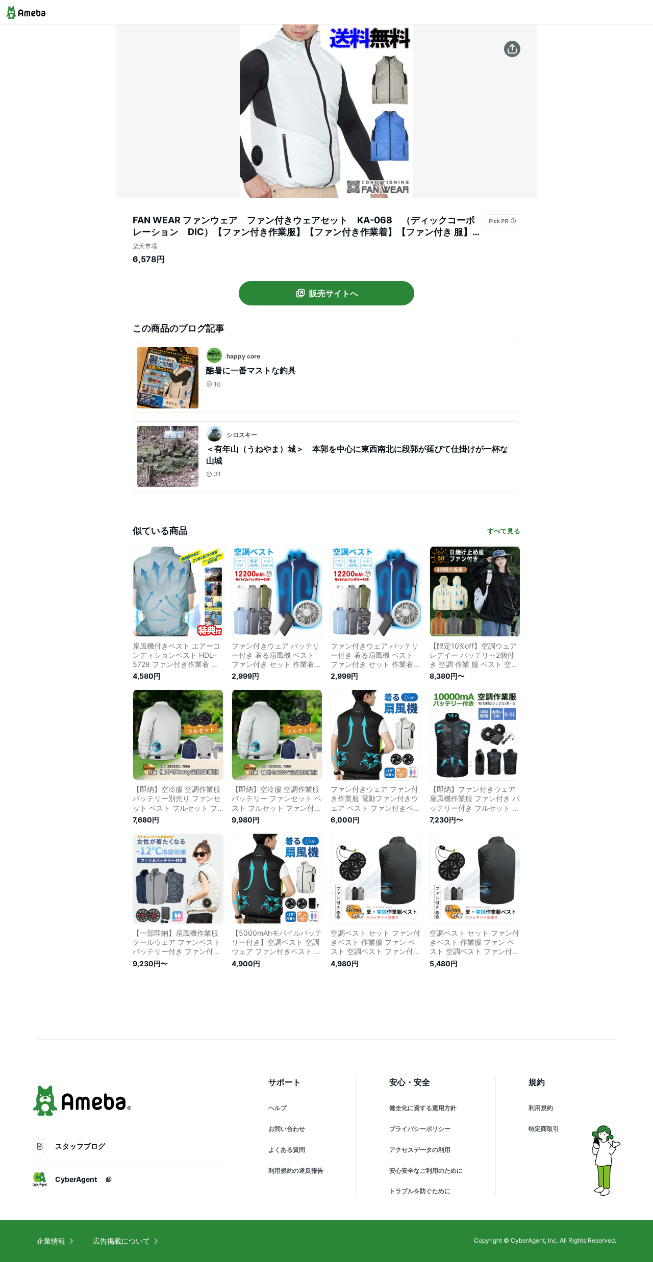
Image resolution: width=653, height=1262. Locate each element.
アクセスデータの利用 (419, 1149)
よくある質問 (286, 1149)
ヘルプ (277, 1108)
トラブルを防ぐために (419, 1191)
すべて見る (503, 531)
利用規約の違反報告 (295, 1170)
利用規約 (541, 1108)
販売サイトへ (333, 293)
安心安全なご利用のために (426, 1170)
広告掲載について (121, 1241)
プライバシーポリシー (419, 1128)
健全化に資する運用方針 (423, 1108)
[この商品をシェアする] (512, 49)
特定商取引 (544, 1128)
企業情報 (51, 1241)
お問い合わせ (286, 1128)
